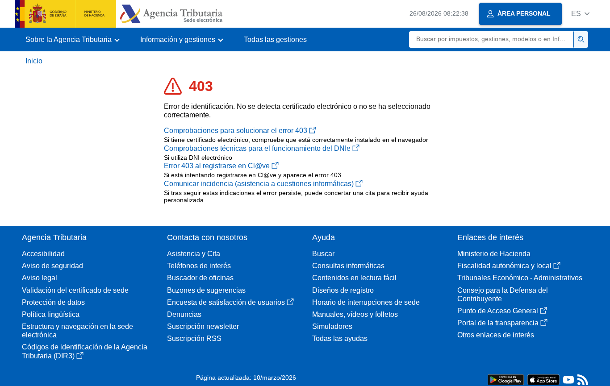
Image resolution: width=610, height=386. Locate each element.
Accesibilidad (43, 253)
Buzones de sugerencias (206, 290)
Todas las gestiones (275, 39)
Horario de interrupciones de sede (366, 302)
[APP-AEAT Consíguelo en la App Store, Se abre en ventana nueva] (543, 379)
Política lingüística (50, 314)
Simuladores (332, 326)
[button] (580, 14)
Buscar (323, 253)
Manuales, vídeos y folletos (355, 314)
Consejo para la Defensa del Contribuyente (502, 294)
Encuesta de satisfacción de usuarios (226, 302)
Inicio (33, 61)
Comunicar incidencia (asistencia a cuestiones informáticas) (259, 183)
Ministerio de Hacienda (494, 253)
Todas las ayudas (340, 338)
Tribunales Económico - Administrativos (519, 278)
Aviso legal (39, 278)
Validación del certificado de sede (75, 290)
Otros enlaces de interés (495, 335)
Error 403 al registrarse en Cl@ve (217, 166)
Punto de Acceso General (497, 311)
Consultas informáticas (348, 266)
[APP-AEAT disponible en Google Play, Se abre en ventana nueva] (506, 379)
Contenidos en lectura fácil (354, 278)
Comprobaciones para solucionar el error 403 (235, 130)
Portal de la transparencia (498, 323)
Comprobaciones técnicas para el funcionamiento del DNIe (257, 148)
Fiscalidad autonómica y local (504, 266)
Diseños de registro (343, 290)
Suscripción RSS (194, 338)
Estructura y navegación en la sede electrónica (77, 331)
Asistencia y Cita (193, 253)
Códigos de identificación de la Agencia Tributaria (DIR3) (84, 351)
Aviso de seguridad (52, 266)
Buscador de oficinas (200, 278)
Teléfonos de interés (199, 266)
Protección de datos (53, 302)
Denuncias (184, 314)
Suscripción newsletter (203, 326)
